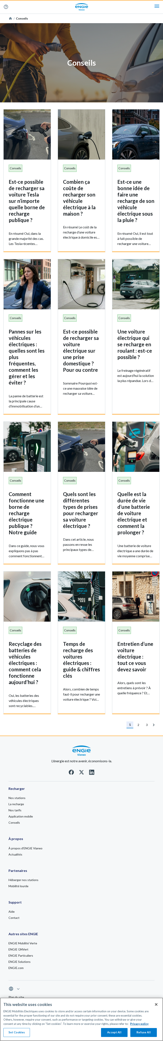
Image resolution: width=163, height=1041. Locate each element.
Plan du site (16, 997)
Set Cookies (16, 1032)
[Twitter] (81, 773)
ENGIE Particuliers (20, 955)
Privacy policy (139, 1023)
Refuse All (143, 1032)
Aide (12, 6)
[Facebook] (71, 773)
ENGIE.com (16, 968)
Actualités (15, 854)
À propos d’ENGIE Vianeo (25, 848)
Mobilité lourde (18, 886)
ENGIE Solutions (19, 961)
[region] (81, 1019)
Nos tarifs (14, 810)
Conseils (14, 822)
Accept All (114, 1032)
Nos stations (16, 798)
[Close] (156, 1004)
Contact (14, 917)
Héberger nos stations (23, 880)
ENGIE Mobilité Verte (22, 943)
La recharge (16, 804)
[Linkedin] (91, 773)
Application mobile (20, 816)
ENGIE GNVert (18, 949)
